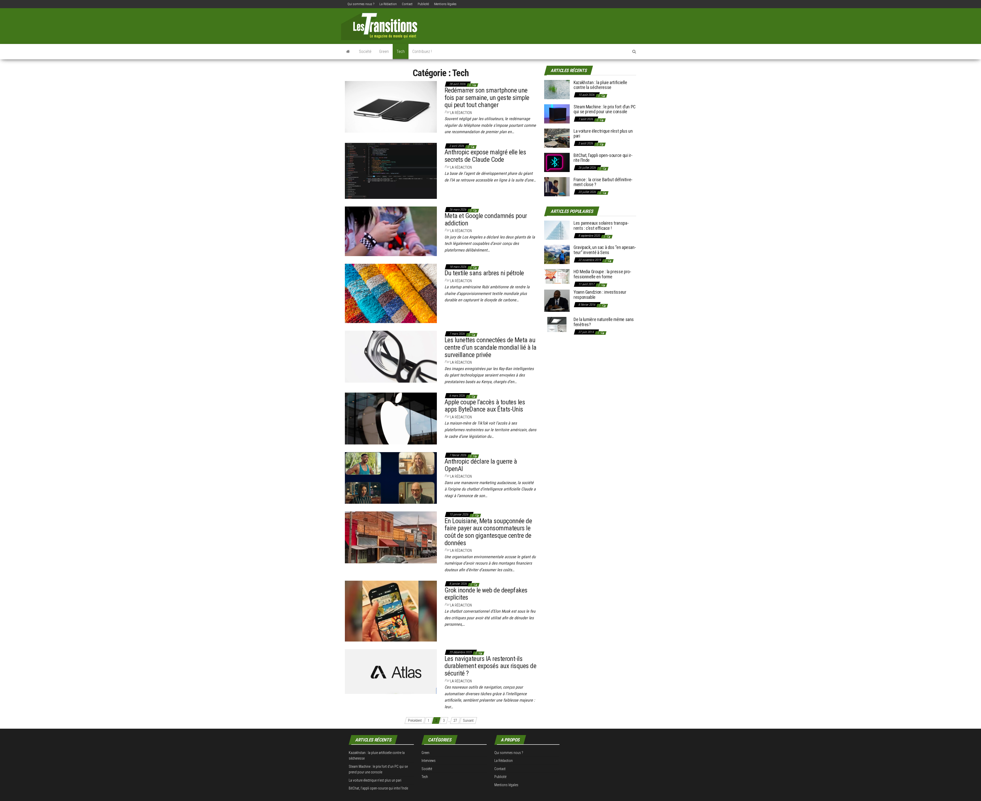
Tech (400, 51)
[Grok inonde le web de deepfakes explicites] (391, 611)
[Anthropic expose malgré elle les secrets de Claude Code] (391, 170)
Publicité (423, 4)
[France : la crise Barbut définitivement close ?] (557, 186)
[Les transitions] (348, 51)
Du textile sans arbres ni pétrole (484, 273)
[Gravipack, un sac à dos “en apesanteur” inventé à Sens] (557, 254)
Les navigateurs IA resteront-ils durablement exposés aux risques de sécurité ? (490, 666)
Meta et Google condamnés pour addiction (486, 219)
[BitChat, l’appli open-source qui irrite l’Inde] (557, 161)
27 (455, 720)
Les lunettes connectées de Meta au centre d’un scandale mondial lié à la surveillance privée (490, 347)
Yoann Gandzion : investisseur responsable (600, 294)
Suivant (468, 720)
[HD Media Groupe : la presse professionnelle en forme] (557, 276)
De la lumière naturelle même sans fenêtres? (604, 322)
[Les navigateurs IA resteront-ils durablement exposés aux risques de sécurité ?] (391, 671)
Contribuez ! (422, 51)
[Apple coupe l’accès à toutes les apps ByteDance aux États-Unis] (391, 418)
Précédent (415, 720)
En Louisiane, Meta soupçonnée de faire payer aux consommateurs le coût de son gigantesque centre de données (488, 532)
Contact (407, 4)
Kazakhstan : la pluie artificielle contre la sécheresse (600, 85)
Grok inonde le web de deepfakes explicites (486, 593)
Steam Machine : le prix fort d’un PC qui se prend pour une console (605, 109)
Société (365, 51)
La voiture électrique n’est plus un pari (603, 133)
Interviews (429, 761)
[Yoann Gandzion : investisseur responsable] (557, 300)
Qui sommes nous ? (360, 4)
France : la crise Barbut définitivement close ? (603, 182)
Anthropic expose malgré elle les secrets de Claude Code (485, 155)
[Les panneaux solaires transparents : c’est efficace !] (557, 229)
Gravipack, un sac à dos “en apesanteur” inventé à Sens (605, 250)
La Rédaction (388, 4)
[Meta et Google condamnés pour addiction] (391, 231)
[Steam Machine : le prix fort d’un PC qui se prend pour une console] (557, 113)
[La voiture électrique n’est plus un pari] (557, 137)
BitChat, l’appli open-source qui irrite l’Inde (603, 158)
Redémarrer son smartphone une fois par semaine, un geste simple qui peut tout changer (487, 97)
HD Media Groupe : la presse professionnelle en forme (602, 274)
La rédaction (461, 113)
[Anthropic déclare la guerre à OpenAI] (391, 478)
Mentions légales (445, 4)
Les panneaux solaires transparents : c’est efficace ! (601, 225)
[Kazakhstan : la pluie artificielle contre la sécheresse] (557, 89)
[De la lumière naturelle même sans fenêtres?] (557, 324)
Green (384, 51)
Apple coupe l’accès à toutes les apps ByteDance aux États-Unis (485, 405)
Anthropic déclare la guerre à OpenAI (481, 465)
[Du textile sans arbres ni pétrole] (391, 293)
